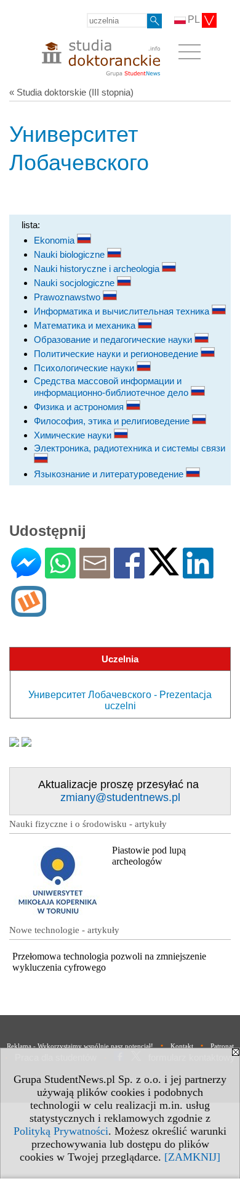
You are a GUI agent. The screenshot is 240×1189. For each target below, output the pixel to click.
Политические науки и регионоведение (117, 353)
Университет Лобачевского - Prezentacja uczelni (120, 700)
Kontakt (181, 1046)
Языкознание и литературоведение (110, 474)
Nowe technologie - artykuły (64, 930)
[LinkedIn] (198, 573)
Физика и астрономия (80, 406)
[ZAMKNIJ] (192, 1157)
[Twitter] (163, 570)
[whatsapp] (60, 573)
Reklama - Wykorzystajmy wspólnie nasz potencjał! (80, 1046)
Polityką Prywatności (61, 1131)
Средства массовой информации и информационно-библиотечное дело (112, 387)
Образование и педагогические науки (114, 339)
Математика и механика (86, 325)
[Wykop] (28, 611)
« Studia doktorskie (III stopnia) (71, 92)
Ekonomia (55, 240)
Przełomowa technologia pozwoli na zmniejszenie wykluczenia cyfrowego (109, 962)
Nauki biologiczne (70, 254)
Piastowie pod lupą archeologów (149, 855)
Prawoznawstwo (68, 297)
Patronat (222, 1046)
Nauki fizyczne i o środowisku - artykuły (88, 824)
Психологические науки (85, 368)
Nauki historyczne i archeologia (98, 268)
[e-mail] (94, 573)
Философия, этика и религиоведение (113, 421)
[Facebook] (129, 573)
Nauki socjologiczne (75, 283)
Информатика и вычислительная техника (123, 311)
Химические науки (74, 435)
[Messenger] (26, 573)
